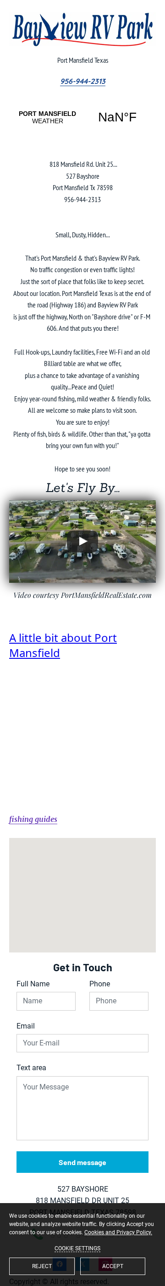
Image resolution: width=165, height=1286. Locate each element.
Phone (99, 984)
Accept (112, 1266)
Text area (31, 1067)
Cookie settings (77, 1248)
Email (25, 1026)
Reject (42, 1266)
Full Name (33, 984)
